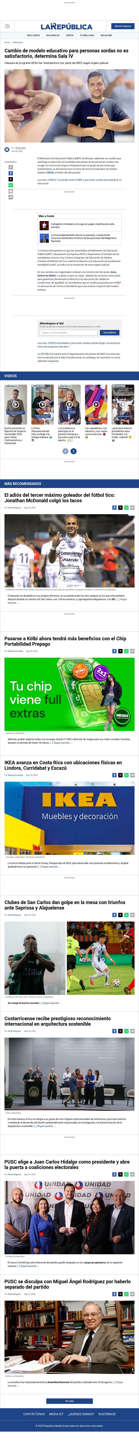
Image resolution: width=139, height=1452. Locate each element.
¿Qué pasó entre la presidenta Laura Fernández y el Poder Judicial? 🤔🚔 (122, 434)
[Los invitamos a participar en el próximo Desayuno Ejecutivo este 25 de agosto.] (69, 405)
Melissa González (15, 651)
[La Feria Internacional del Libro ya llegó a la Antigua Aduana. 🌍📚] (42, 405)
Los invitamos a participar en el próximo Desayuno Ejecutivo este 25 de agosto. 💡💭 (69, 434)
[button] (123, 26)
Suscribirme (109, 332)
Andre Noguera (14, 508)
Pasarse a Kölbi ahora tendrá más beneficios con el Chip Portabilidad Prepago (65, 641)
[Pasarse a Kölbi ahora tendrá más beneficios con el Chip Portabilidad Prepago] (69, 694)
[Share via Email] (11, 191)
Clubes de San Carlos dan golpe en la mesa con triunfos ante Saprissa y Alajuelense (64, 905)
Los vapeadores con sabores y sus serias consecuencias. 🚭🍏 (96, 433)
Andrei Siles (20, 148)
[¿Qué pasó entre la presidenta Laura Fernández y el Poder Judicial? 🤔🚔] (123, 405)
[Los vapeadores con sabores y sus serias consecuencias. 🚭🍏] (96, 405)
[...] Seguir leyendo (60, 742)
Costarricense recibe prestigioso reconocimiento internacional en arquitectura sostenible (57, 1021)
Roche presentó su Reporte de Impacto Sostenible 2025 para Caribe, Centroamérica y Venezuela (15, 436)
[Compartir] (11, 197)
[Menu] (8, 26)
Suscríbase (107, 1414)
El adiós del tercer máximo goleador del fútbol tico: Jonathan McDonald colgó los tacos (59, 497)
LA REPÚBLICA (45, 353)
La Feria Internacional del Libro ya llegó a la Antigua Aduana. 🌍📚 (41, 434)
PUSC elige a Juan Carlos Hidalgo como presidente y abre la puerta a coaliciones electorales (67, 1164)
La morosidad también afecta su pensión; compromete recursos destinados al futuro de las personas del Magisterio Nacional (83, 238)
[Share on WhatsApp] (11, 185)
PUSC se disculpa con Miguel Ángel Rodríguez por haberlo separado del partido (67, 1284)
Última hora (18, 42)
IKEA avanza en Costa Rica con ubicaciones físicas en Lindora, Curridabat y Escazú (63, 765)
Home (7, 42)
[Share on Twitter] (11, 179)
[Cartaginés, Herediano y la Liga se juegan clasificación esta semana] (44, 225)
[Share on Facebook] (11, 173)
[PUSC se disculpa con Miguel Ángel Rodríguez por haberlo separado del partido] (69, 1337)
